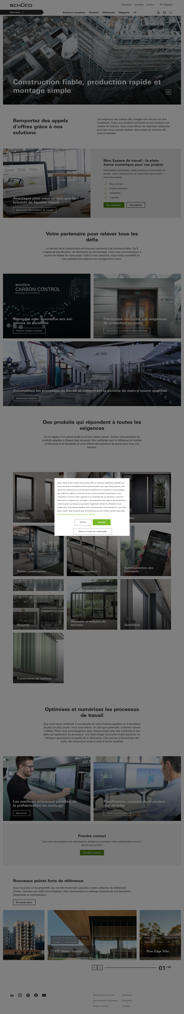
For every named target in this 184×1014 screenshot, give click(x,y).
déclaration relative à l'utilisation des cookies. (76, 514)
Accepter (102, 522)
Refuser (83, 522)
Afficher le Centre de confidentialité (93, 531)
